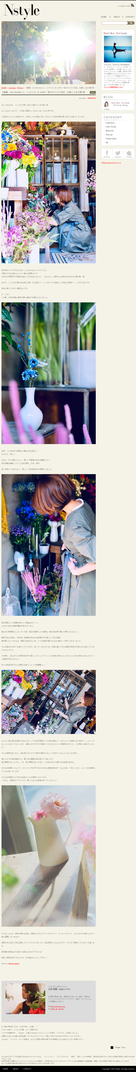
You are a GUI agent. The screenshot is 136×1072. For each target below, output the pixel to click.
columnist (12, 88)
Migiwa (20, 88)
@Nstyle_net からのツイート (111, 163)
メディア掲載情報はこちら (113, 87)
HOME (4, 88)
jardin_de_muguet (57, 1009)
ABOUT (16, 1069)
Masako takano (13, 963)
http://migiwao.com (58, 1006)
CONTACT (27, 1069)
